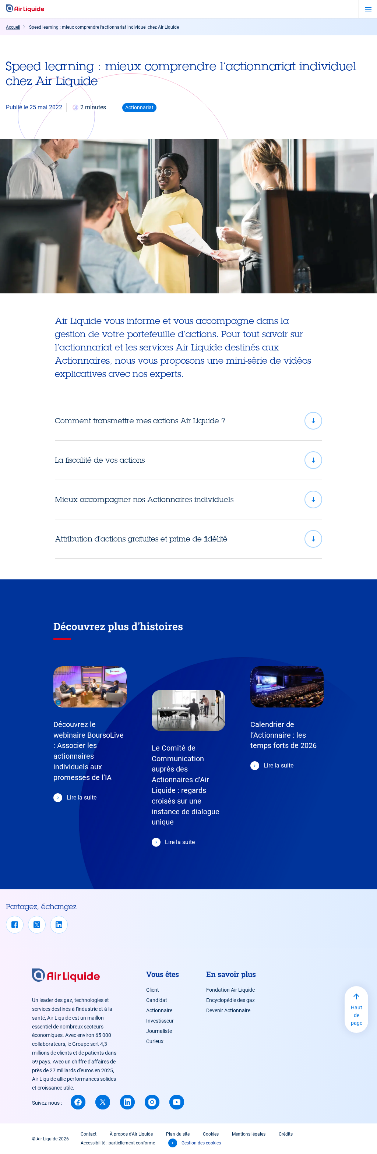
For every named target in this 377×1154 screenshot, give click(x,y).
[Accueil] (25, 8)
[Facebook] (15, 925)
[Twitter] (37, 925)
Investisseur (160, 1021)
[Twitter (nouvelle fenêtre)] (102, 1102)
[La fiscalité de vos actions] (188, 460)
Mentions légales (248, 1134)
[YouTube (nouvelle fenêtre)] (176, 1102)
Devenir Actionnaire (228, 1010)
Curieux (154, 1041)
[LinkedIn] (59, 925)
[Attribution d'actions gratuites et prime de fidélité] (188, 538)
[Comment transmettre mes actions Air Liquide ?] (188, 420)
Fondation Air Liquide (230, 990)
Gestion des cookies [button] (201, 1143)
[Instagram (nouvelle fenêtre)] (152, 1102)
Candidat (156, 1000)
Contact (88, 1134)
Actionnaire (159, 1010)
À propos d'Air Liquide (131, 1134)
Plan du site (178, 1134)
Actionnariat (139, 107)
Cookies (211, 1134)
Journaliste (159, 1031)
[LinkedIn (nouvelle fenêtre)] (127, 1102)
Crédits (286, 1134)
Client (152, 990)
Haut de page (356, 1015)
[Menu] (368, 9)
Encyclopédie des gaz (230, 1000)
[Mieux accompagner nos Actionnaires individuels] (188, 499)
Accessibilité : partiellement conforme (118, 1143)
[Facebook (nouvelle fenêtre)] (78, 1102)
